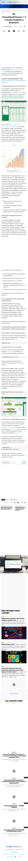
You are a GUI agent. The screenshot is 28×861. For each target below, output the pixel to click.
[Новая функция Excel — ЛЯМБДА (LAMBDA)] (14, 797)
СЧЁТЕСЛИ (9, 351)
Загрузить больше (13, 693)
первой (13, 92)
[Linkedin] (12, 854)
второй (20, 92)
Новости (14, 752)
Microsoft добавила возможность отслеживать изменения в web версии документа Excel (14, 756)
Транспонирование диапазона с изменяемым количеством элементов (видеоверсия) (14, 781)
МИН (16, 339)
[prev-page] (12, 839)
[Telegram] (14, 31)
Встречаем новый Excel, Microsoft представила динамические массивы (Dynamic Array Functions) (12, 670)
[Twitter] (19, 31)
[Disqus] (14, 533)
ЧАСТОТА (17, 433)
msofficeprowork (8, 26)
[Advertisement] (14, 51)
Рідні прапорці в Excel (7, 644)
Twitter (11, 856)
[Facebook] (4, 31)
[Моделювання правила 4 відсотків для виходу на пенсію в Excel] (14, 633)
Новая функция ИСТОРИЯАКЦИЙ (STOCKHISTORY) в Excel (14, 830)
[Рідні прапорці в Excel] (14, 657)
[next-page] (15, 839)
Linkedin (15, 854)
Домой (3, 10)
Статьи (7, 10)
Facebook (7, 854)
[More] (24, 31)
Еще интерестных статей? (10, 611)
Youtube (19, 856)
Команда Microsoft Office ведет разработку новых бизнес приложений (6, 508)
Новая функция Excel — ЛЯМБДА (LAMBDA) (14, 806)
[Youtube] (15, 857)
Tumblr (22, 854)
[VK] (9, 31)
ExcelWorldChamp (13, 499)
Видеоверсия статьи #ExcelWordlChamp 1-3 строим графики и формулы (20, 509)
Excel (11, 10)
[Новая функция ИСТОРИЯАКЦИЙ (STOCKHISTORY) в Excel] (14, 821)
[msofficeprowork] (3, 26)
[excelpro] (14, 564)
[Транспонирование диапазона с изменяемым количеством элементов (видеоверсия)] (14, 771)
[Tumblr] (19, 854)
